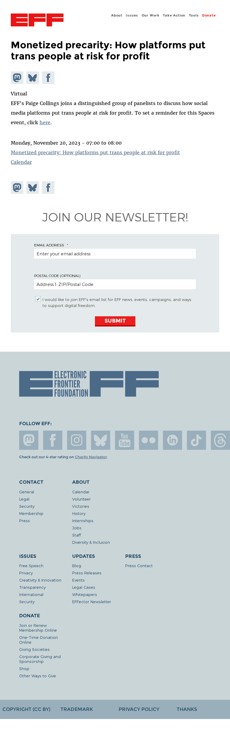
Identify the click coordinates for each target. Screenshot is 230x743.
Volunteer (81, 499)
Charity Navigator (91, 457)
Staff (76, 535)
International (31, 594)
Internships (82, 520)
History (78, 513)
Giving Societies (34, 649)
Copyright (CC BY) (26, 709)
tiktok (196, 440)
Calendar (21, 162)
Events (78, 580)
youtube (124, 440)
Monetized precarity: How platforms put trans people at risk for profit (95, 152)
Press (24, 520)
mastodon (28, 440)
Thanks (187, 709)
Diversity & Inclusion (91, 542)
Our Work (151, 15)
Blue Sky (100, 440)
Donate (209, 15)
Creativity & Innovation (40, 580)
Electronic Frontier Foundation (37, 21)
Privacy (26, 572)
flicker (148, 440)
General (26, 491)
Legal (24, 499)
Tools (194, 15)
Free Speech (31, 565)
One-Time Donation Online (38, 639)
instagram (76, 440)
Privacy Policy (139, 709)
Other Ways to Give (37, 675)
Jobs (76, 527)
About (116, 15)
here (45, 122)
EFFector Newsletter (91, 601)
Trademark (76, 709)
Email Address (49, 245)
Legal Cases (83, 587)
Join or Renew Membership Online (38, 627)
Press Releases (87, 572)
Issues (132, 15)
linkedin (172, 440)
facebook (52, 440)
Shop (24, 668)
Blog (76, 565)
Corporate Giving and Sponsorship (40, 658)
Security (26, 506)
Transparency (32, 587)
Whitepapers (84, 594)
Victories (80, 506)
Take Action (174, 15)
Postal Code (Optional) (57, 275)
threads (220, 440)
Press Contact (139, 565)
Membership (31, 513)
